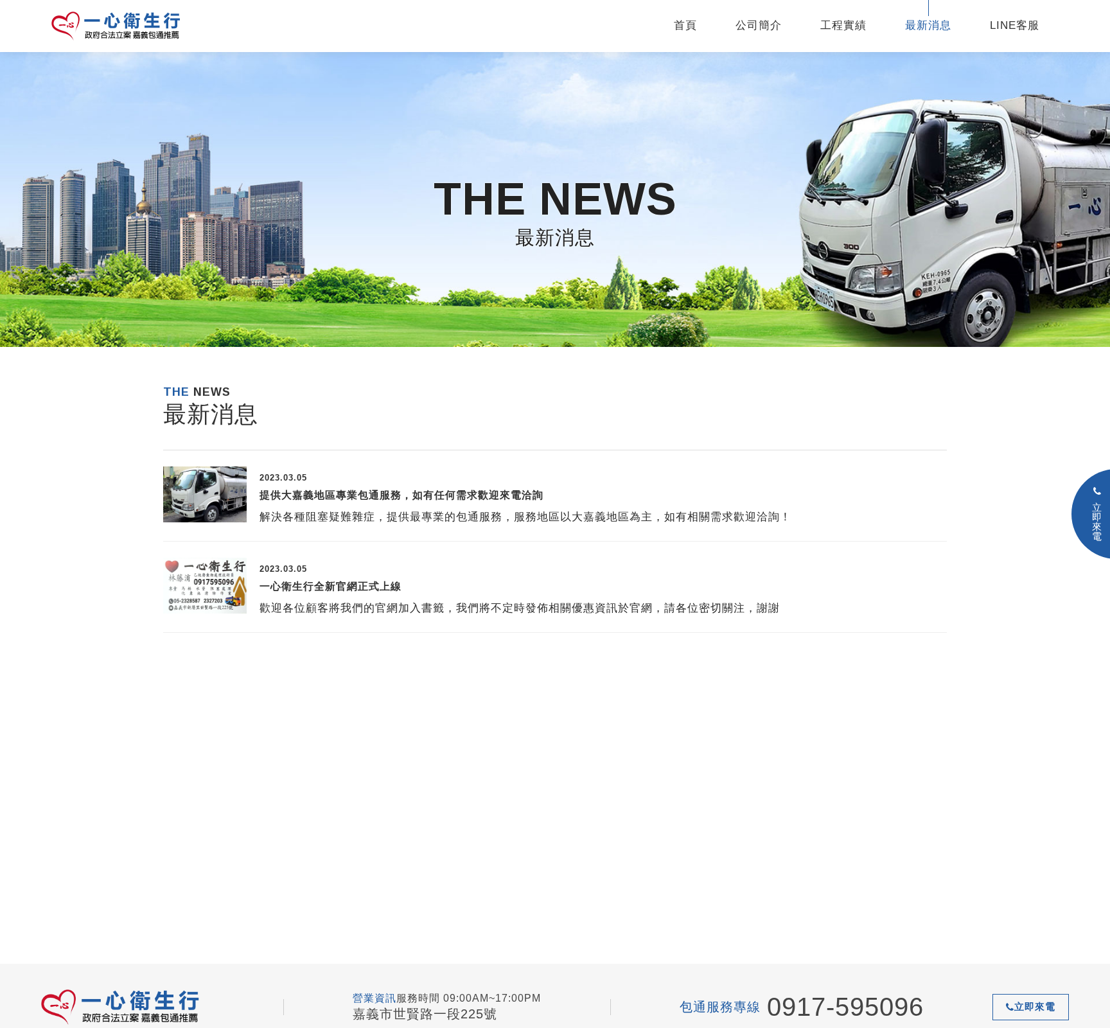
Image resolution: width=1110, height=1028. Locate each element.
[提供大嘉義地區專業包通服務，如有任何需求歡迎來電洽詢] (205, 494)
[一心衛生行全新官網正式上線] (205, 586)
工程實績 (843, 25)
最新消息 (928, 25)
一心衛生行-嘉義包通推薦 (131, 26)
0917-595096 (845, 1007)
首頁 (685, 25)
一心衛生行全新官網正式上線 (330, 586)
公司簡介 (759, 25)
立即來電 (1034, 1006)
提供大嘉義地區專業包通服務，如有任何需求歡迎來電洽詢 (401, 495)
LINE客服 (1014, 25)
